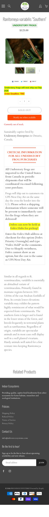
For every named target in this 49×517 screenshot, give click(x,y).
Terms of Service (9, 420)
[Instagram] (9, 471)
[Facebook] (3, 471)
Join (41, 462)
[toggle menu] (3, 6)
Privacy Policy (7, 423)
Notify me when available (24, 117)
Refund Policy (7, 417)
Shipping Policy (8, 413)
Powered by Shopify (37, 488)
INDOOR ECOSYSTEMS (20, 488)
